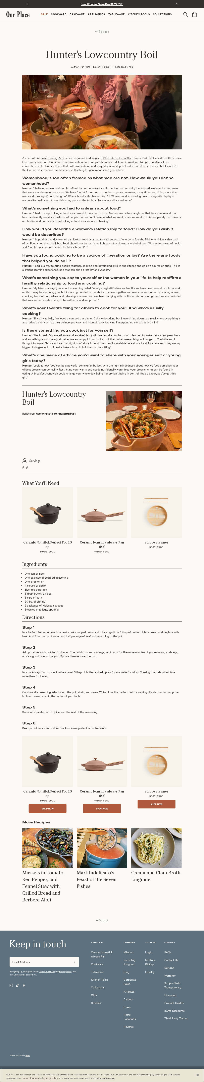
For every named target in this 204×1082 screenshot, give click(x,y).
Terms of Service (47, 971)
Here (28, 1055)
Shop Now (48, 808)
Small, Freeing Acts (52, 158)
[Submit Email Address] (74, 962)
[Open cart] (194, 14)
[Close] (197, 1075)
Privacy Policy (65, 971)
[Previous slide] (27, 4)
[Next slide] (177, 4)
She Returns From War (117, 158)
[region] (102, 1075)
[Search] (186, 14)
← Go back (102, 32)
